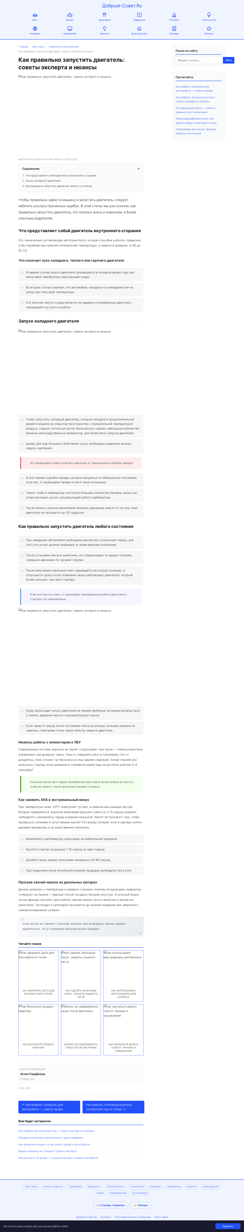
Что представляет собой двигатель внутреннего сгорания (61, 175)
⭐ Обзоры (141, 1205)
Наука (100, 1192)
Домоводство (139, 33)
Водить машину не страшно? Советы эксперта (47, 1151)
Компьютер (70, 33)
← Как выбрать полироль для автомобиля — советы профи (42, 1107)
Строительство (115, 1186)
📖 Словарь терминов (110, 1205)
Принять (228, 1226)
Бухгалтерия (140, 1192)
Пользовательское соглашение (133, 1217)
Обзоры (209, 33)
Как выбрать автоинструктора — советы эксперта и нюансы (56, 1130)
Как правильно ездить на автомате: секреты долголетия (54, 1144)
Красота (104, 33)
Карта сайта (161, 1217)
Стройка (174, 20)
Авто (35, 20)
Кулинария (105, 20)
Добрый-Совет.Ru (122, 5)
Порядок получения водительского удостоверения (50, 1137)
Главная (23, 46)
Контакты (106, 1217)
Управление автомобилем (64, 46)
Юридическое (118, 1192)
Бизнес (70, 20)
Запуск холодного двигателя (43, 180)
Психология (209, 20)
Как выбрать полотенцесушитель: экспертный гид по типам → (109, 1107)
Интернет (35, 33)
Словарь (174, 33)
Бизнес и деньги (53, 1186)
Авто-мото (38, 46)
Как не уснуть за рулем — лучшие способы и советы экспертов (58, 1157)
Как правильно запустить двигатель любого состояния (59, 186)
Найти (228, 60)
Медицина (139, 20)
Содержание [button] (81, 168)
